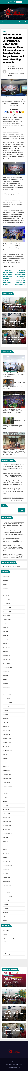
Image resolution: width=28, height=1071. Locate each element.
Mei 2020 (5, 841)
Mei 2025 (5, 635)
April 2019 (5, 873)
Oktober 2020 (6, 829)
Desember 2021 (7, 774)
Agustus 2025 (6, 623)
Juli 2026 (5, 580)
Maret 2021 (6, 809)
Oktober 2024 (6, 663)
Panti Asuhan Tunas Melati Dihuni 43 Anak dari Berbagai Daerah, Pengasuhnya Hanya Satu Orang (14, 424)
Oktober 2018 (6, 893)
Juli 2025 (5, 627)
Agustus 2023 (6, 706)
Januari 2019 (6, 881)
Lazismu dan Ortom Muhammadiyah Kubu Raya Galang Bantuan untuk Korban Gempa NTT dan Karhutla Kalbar (14, 475)
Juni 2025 (5, 631)
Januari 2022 (6, 770)
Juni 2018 (5, 908)
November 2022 (7, 742)
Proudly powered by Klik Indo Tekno (12, 1061)
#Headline (11, 71)
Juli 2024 (5, 675)
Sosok (4, 950)
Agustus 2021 (6, 790)
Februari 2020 (6, 853)
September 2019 (7, 865)
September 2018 (7, 897)
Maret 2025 (6, 643)
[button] (20, 21)
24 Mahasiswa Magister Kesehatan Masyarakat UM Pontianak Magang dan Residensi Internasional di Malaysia (13, 498)
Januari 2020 (6, 857)
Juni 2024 (5, 679)
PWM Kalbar (13, 67)
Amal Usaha (6, 930)
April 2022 (5, 762)
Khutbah (5, 934)
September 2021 (7, 786)
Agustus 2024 (6, 671)
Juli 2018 (5, 905)
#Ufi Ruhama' (18, 71)
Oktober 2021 (6, 782)
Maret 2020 (6, 849)
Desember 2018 (7, 885)
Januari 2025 (6, 651)
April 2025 (5, 639)
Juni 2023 (5, 714)
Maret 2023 (6, 726)
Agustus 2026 (6, 576)
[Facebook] (5, 112)
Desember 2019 (7, 861)
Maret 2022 (6, 766)
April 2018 (5, 916)
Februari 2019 (6, 877)
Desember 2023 (7, 691)
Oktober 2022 (6, 746)
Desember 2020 (7, 821)
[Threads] (20, 112)
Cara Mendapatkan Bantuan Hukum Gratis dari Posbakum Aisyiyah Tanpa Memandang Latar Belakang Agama (13, 482)
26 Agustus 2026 (9, 982)
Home (7, 1064)
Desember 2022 (7, 738)
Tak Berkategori (7, 954)
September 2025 (7, 619)
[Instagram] (17, 112)
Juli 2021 (5, 794)
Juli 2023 (5, 710)
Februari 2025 (6, 647)
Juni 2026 (5, 584)
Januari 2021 (6, 817)
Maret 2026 (6, 596)
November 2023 (7, 695)
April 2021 (5, 806)
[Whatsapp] (14, 112)
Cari (3, 505)
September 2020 (7, 833)
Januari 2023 (6, 734)
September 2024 (7, 667)
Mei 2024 (5, 683)
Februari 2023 (6, 730)
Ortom (4, 946)
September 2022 (7, 750)
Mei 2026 (5, 588)
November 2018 (7, 889)
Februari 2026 (6, 600)
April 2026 (5, 592)
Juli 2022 (5, 754)
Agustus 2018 (6, 901)
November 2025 (7, 611)
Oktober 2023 (6, 699)
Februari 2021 (6, 813)
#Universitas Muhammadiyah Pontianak (16, 74)
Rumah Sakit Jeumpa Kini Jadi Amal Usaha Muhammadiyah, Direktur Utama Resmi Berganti (13, 374)
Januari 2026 (6, 604)
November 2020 (7, 825)
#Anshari (20, 68)
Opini (4, 942)
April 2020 (5, 845)
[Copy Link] (22, 112)
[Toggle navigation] (25, 22)
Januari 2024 (6, 687)
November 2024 (7, 659)
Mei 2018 (5, 912)
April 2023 (5, 722)
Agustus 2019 (6, 869)
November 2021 (7, 778)
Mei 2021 (5, 802)
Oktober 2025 (6, 615)
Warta (4, 31)
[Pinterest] (11, 112)
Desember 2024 (7, 655)
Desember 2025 (7, 607)
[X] (8, 112)
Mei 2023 (5, 718)
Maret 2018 (6, 920)
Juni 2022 (5, 758)
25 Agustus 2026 (9, 1033)
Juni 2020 (5, 837)
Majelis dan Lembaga (8, 938)
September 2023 (7, 703)
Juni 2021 (5, 798)
